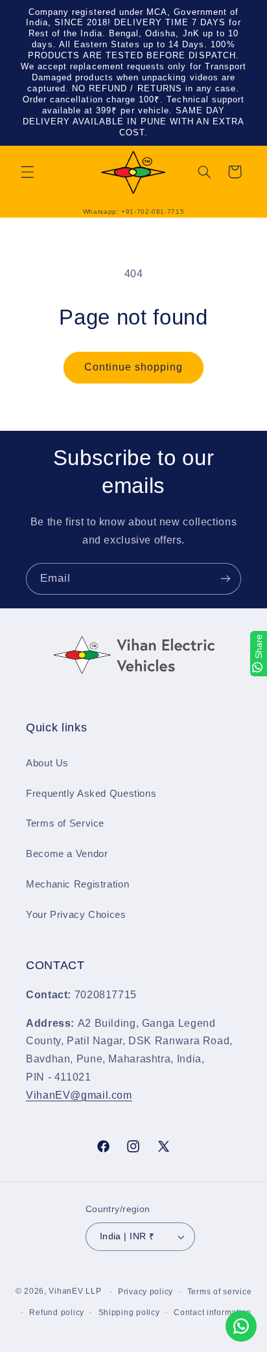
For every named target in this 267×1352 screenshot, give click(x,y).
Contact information (212, 1312)
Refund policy (56, 1312)
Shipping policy (129, 1312)
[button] (27, 172)
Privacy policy (145, 1292)
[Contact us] (241, 1326)
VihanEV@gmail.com (79, 1095)
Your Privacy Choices (76, 915)
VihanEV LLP (75, 1292)
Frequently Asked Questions (91, 793)
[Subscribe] (225, 579)
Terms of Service (65, 823)
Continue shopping (133, 366)
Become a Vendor (67, 854)
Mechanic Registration (77, 884)
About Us (47, 763)
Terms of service (219, 1292)
